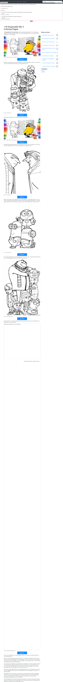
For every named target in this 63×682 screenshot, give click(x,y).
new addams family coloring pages (48, 66)
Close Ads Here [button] (4, 2)
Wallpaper (43, 70)
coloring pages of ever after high (48, 45)
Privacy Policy (19, 1)
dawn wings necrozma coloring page (49, 52)
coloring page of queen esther (48, 35)
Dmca (11, 1)
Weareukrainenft (4, 1)
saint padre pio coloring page (47, 55)
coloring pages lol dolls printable (48, 38)
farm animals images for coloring (48, 62)
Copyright (24, 1)
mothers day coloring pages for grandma (48, 59)
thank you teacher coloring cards (48, 41)
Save (22, 59)
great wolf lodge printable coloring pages (48, 49)
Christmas (43, 71)
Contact (14, 1)
